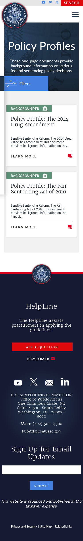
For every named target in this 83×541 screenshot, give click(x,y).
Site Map (46, 526)
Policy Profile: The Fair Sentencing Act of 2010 (39, 189)
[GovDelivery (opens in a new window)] (49, 384)
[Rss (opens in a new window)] (65, 384)
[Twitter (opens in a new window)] (34, 384)
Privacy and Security (24, 526)
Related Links (63, 526)
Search (72, 2)
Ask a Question (42, 347)
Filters (24, 83)
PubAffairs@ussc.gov (42, 431)
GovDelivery (50, 2)
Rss (56, 2)
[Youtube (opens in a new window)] (18, 384)
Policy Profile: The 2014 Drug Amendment (39, 122)
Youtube (43, 2)
